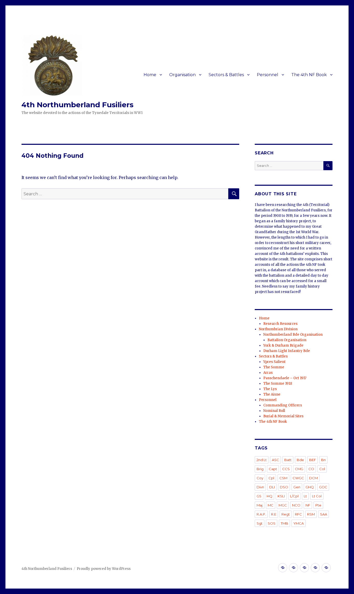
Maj (260, 505)
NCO (296, 505)
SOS (271, 523)
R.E (273, 514)
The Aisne (271, 394)
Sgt (260, 523)
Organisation (182, 74)
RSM (311, 514)
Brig (260, 469)
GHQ (310, 487)
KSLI (281, 496)
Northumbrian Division (278, 329)
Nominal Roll (274, 411)
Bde (300, 460)
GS (259, 496)
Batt (288, 460)
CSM (283, 478)
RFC (298, 514)
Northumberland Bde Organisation (293, 334)
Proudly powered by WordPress (104, 569)
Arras (268, 372)
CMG (299, 469)
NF (308, 505)
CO (311, 469)
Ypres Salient (274, 362)
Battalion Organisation (286, 340)
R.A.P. (261, 514)
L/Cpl (294, 496)
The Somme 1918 (277, 383)
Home (150, 74)
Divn (260, 487)
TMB (284, 523)
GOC (323, 487)
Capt (273, 469)
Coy (260, 478)
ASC (275, 460)
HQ (269, 496)
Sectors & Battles (226, 74)
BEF (312, 460)
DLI (272, 487)
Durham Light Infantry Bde (286, 351)
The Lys (270, 389)
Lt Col (317, 496)
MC (270, 505)
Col (322, 469)
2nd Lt (262, 460)
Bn (323, 460)
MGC (283, 505)
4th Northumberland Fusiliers (77, 104)
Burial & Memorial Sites (283, 416)
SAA (323, 514)
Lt (305, 496)
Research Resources (280, 323)
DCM (313, 478)
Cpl (271, 478)
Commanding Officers (282, 405)
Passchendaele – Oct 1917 (284, 378)
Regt (285, 514)
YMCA (298, 523)
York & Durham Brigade (283, 345)
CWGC (298, 478)
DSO (284, 487)
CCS (286, 469)
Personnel (267, 74)
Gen (296, 487)
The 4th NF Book (309, 74)
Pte (318, 505)
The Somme (273, 367)
